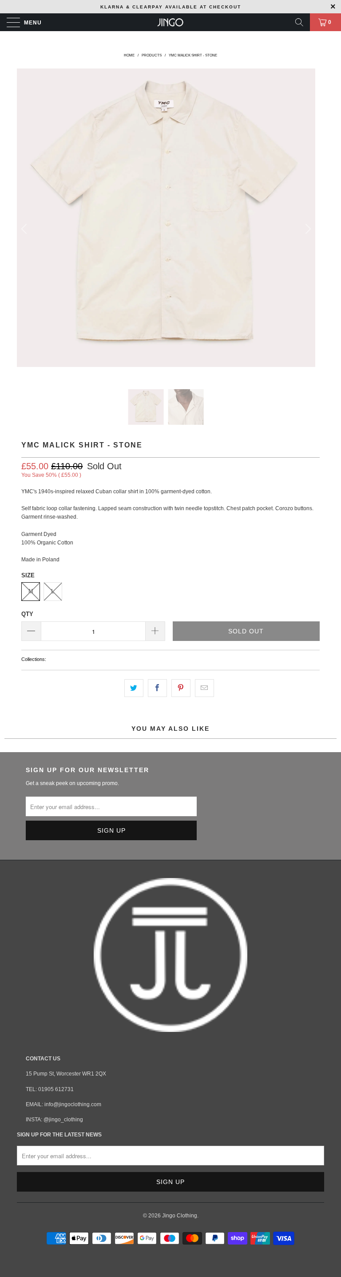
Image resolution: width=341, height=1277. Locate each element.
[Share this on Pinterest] (180, 688)
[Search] (299, 22)
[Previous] (25, 228)
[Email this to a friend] (204, 688)
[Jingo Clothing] (170, 22)
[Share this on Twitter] (133, 688)
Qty (27, 614)
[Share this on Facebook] (157, 688)
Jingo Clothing (179, 1216)
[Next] (307, 228)
